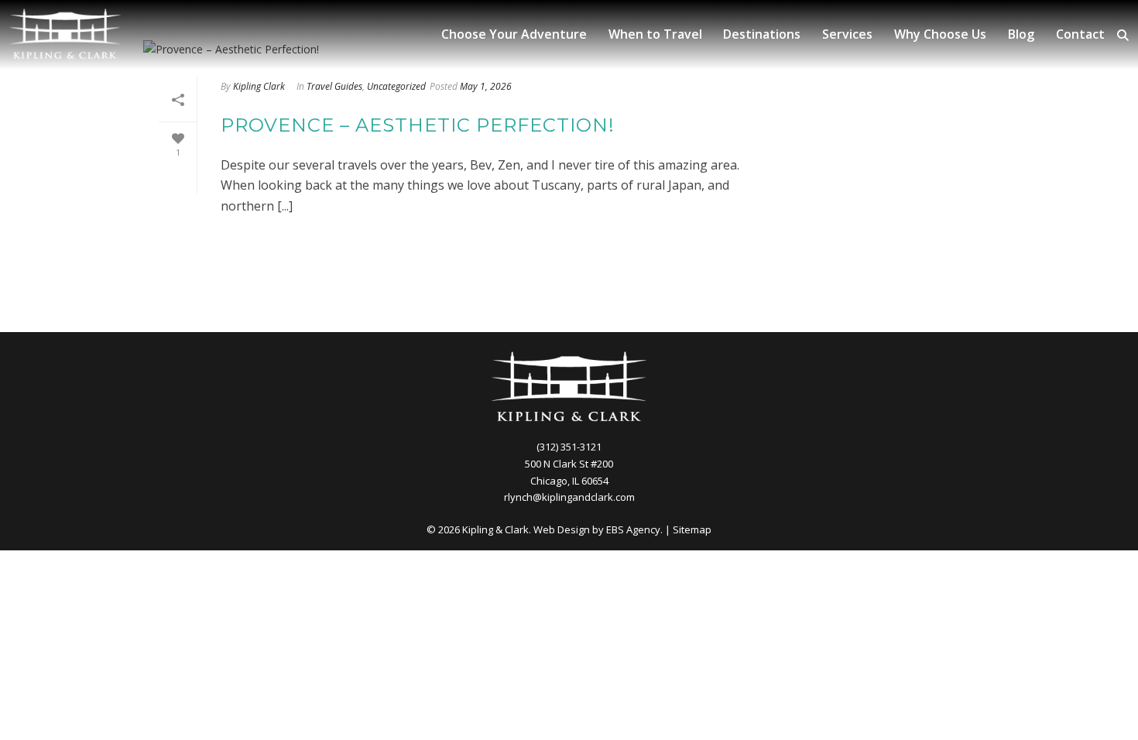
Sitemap (692, 529)
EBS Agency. (634, 529)
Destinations (761, 34)
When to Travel (655, 34)
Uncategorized (396, 86)
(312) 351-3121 (569, 447)
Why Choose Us (940, 34)
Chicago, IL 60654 (569, 481)
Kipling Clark (259, 86)
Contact (1080, 34)
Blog (1021, 34)
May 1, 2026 (486, 86)
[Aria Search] (1123, 35)
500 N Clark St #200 (569, 464)
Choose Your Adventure (514, 34)
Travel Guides (334, 86)
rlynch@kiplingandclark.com (569, 497)
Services (847, 34)
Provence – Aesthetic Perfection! (418, 125)
